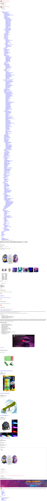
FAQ (2, 233)
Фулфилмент (3, 234)
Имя (0, 246)
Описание (1, 310)
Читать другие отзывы (26, 347)
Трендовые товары (5, 12)
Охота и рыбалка (5, 218)
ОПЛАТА (6, 310)
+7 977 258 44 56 (4, 497)
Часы (3, 209)
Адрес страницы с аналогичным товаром (5, 248)
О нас (2, 235)
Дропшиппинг (3, 492)
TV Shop (4, 182)
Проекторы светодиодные (5, 239)
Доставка (3, 232)
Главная (3, 237)
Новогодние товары (5, 228)
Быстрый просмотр (2, 374)
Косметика (4, 224)
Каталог (3, 11)
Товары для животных (5, 210)
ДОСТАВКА (8, 310)
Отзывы (3, 231)
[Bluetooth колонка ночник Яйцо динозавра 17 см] (4, 272)
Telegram (3, 499)
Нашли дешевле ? (2, 286)
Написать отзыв (2, 347)
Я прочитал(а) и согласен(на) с (12, 475)
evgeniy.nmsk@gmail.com (4, 498)
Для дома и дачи (3, 238)
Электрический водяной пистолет (4, 415)
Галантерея (4, 177)
